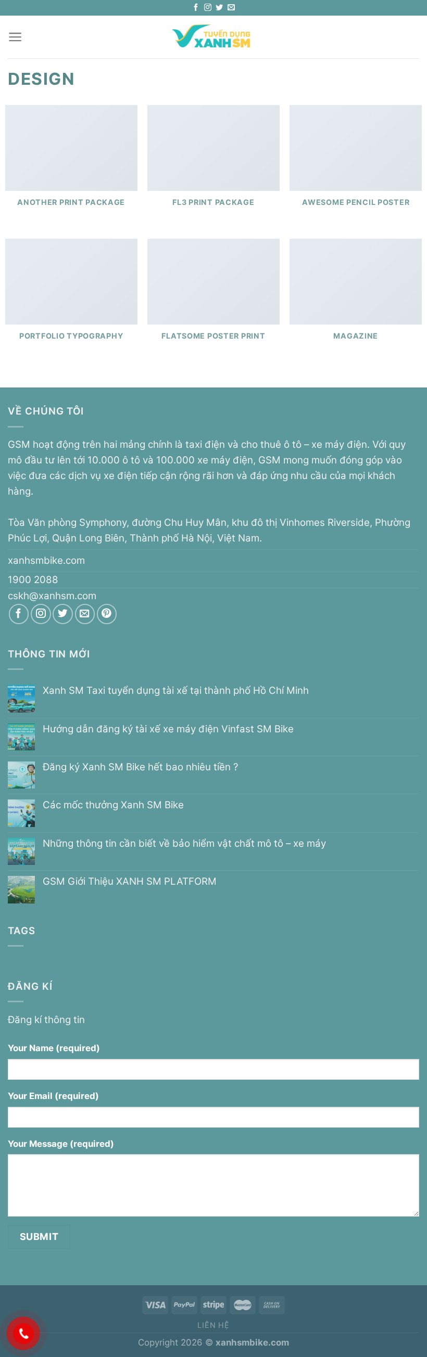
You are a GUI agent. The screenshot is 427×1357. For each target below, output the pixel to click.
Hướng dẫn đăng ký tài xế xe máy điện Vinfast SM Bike (168, 729)
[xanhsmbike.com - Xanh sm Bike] (213, 37)
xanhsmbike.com (46, 560)
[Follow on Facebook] (195, 8)
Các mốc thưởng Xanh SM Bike (113, 805)
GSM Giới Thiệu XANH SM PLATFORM (130, 881)
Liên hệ (213, 1325)
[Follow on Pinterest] (107, 614)
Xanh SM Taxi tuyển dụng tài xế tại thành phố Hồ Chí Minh (176, 690)
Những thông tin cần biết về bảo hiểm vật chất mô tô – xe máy (184, 843)
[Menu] (15, 37)
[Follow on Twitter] (219, 8)
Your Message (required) (61, 1144)
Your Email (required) (53, 1096)
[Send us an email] (231, 8)
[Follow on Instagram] (207, 8)
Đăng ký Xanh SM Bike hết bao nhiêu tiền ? (140, 767)
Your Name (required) (54, 1048)
